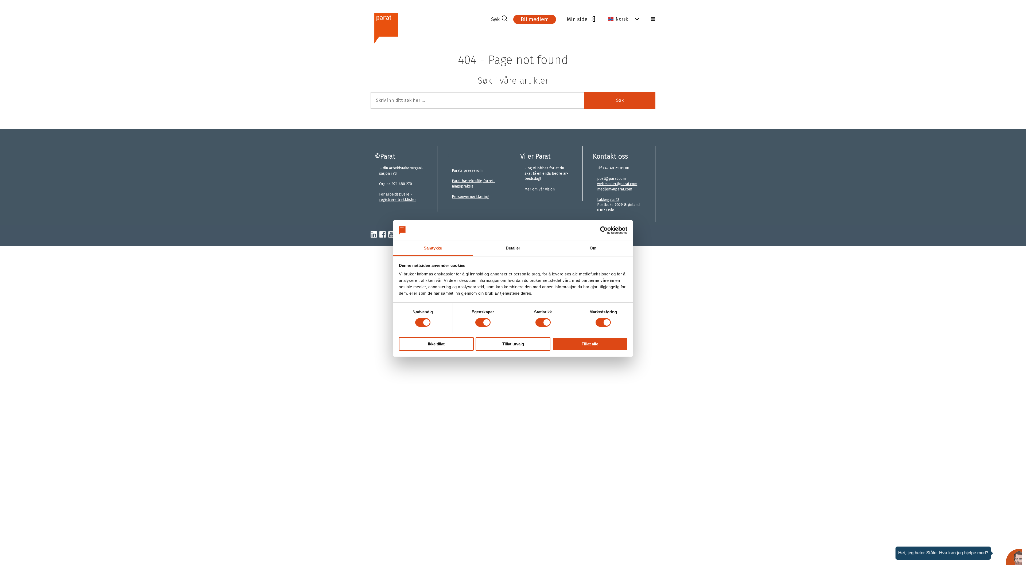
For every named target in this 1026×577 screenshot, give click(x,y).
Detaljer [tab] (513, 248)
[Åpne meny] (653, 19)
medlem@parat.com (614, 189)
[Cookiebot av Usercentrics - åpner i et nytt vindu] (604, 230)
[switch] (483, 322)
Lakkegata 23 (608, 199)
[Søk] (499, 19)
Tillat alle (590, 344)
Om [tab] (593, 248)
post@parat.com (611, 178)
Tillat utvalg (513, 344)
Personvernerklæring (470, 196)
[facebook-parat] (382, 234)
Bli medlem (535, 19)
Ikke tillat (436, 344)
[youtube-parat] (391, 234)
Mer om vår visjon (539, 189)
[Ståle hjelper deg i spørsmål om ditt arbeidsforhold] (1014, 557)
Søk (620, 100)
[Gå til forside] (429, 28)
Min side (577, 19)
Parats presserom (467, 170)
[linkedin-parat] (374, 234)
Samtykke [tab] (433, 248)
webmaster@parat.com (617, 184)
